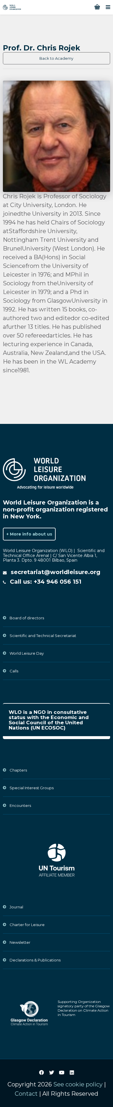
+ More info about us (29, 534)
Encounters (20, 805)
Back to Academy (56, 58)
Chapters (18, 770)
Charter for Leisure (27, 924)
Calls (14, 671)
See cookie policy (78, 1084)
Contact (26, 1093)
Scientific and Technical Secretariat (43, 635)
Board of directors (27, 618)
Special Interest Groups (32, 787)
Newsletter (20, 942)
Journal (16, 907)
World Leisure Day (27, 653)
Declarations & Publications (35, 960)
